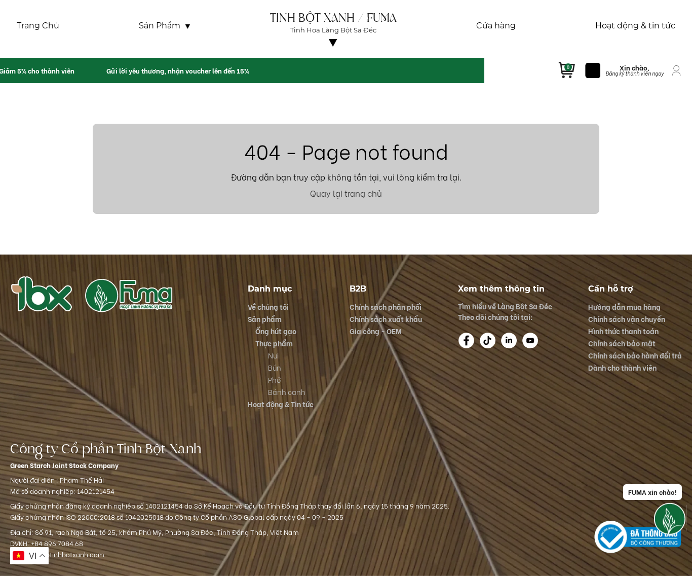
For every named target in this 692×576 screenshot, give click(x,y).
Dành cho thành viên (622, 367)
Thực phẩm (274, 343)
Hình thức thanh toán (623, 331)
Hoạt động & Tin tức (281, 404)
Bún (274, 367)
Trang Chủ (38, 26)
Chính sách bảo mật (622, 343)
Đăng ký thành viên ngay (634, 73)
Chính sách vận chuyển (626, 318)
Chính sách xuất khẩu (386, 318)
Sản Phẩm (159, 26)
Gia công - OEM (376, 331)
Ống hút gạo (275, 331)
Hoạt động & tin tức (635, 26)
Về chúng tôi (333, 51)
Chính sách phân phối (385, 306)
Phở (274, 379)
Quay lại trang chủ (346, 193)
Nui (273, 355)
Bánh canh (286, 391)
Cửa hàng (496, 26)
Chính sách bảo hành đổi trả (635, 355)
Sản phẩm (265, 318)
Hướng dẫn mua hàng (624, 306)
